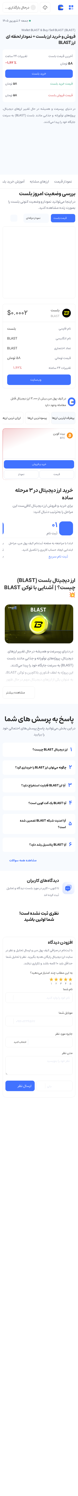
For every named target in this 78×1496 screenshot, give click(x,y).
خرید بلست (39, 73)
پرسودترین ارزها (37, 418)
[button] (71, 7)
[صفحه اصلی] (60, 7)
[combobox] (39, 1042)
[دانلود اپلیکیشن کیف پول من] (45, 7)
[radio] (51, 981)
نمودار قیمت (63, 181)
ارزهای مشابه (39, 181)
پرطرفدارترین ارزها (63, 418)
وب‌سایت (35, 379)
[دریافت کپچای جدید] (41, 1086)
